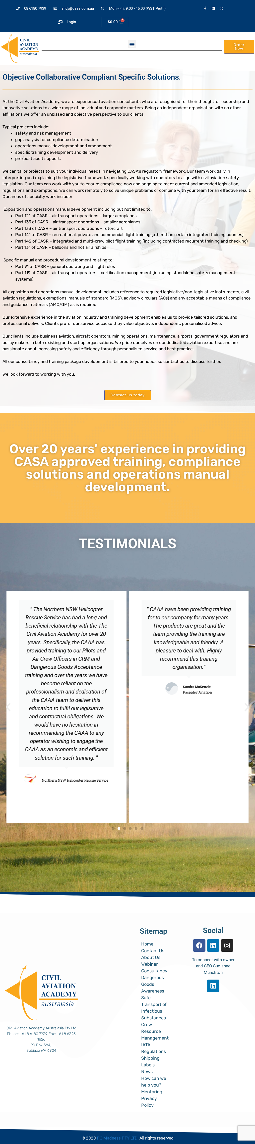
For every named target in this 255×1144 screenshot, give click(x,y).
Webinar (149, 964)
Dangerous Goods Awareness (152, 984)
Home (147, 944)
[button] (132, 44)
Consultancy (154, 971)
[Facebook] (199, 945)
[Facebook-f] (204, 8)
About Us (150, 957)
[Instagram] (221, 8)
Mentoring (152, 1091)
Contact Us (152, 950)
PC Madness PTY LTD (117, 1138)
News (147, 1071)
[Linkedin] (213, 8)
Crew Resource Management (155, 1031)
